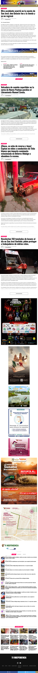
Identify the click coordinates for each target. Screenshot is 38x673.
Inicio (3, 665)
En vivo (6, 665)
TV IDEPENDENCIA (8, 95)
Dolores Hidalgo (14, 665)
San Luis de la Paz (25, 665)
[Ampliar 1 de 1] (35, 458)
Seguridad (19, 667)
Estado (9, 665)
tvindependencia (7, 19)
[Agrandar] (28, 347)
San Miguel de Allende (32, 665)
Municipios (19, 665)
